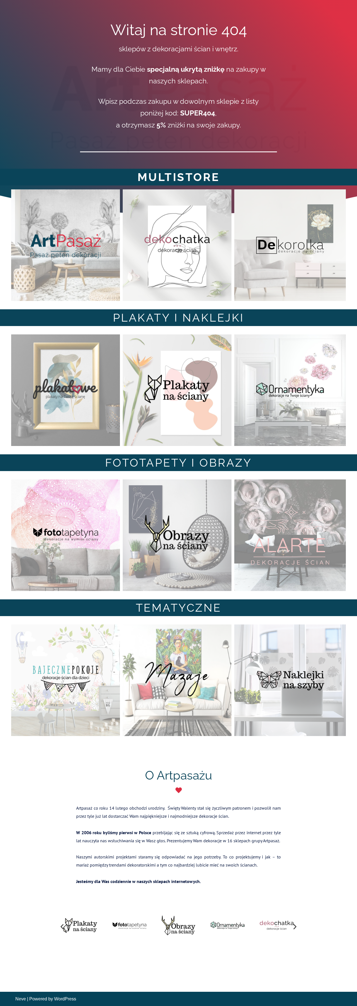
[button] (62, 926)
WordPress (65, 999)
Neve (20, 999)
